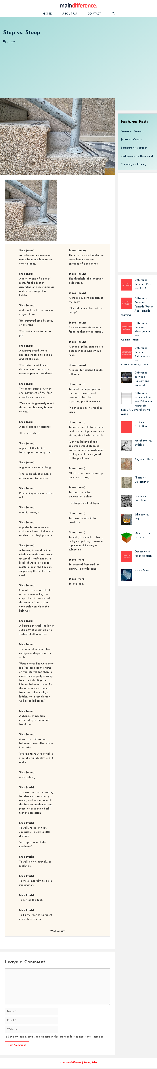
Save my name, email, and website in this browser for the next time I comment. (56, 1037)
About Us (69, 14)
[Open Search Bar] (113, 14)
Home (47, 14)
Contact (94, 14)
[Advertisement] (78, 67)
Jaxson (12, 41)
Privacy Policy (90, 1063)
